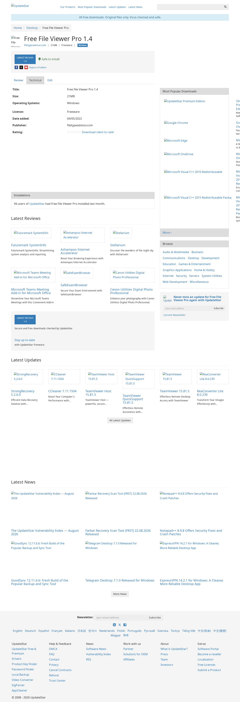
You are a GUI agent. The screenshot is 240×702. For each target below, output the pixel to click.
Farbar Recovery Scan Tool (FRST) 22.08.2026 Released (118, 532)
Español (43, 631)
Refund (54, 675)
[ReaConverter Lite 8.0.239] (213, 376)
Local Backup (20, 674)
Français (57, 631)
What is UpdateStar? (174, 649)
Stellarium (117, 245)
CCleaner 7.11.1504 (62, 391)
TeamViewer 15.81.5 (174, 391)
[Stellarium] (121, 233)
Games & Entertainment (195, 264)
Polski (121, 631)
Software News (96, 649)
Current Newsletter (174, 315)
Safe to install (50, 59)
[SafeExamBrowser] (76, 273)
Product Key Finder (24, 664)
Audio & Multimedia (176, 252)
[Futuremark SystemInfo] (31, 233)
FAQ (51, 654)
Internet (168, 276)
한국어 (92, 631)
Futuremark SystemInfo (28, 245)
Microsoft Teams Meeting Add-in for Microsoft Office (31, 291)
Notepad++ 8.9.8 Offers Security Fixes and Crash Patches (191, 532)
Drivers (16, 659)
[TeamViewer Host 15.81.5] (101, 376)
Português (135, 631)
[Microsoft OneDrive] (179, 154)
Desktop (193, 258)
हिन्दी (125, 635)
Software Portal (208, 649)
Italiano (70, 631)
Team (164, 659)
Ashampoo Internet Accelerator (75, 251)
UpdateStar (37, 204)
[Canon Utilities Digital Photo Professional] (132, 275)
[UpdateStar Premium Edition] (185, 101)
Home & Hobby (204, 270)
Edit (50, 80)
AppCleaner (19, 690)
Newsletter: (85, 617)
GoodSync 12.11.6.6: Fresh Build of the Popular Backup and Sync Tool (39, 582)
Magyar (116, 635)
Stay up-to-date (25, 340)
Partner (128, 649)
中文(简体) (204, 631)
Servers (194, 276)
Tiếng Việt (188, 631)
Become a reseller (209, 654)
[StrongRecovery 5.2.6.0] (27, 376)
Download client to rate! (98, 132)
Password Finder (23, 669)
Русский (149, 631)
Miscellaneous (199, 282)
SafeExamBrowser (74, 285)
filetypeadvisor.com (35, 45)
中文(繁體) (219, 631)
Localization (205, 659)
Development (210, 258)
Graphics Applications (177, 270)
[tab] (18, 80)
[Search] (225, 7)
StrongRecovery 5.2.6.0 (22, 393)
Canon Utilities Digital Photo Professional (131, 291)
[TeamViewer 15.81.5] (176, 376)
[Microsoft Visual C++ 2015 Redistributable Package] (198, 197)
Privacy (54, 665)
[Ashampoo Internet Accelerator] (82, 235)
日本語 (81, 631)
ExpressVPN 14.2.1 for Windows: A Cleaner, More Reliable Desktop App (191, 582)
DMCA (53, 649)
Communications (174, 258)
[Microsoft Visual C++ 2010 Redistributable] (194, 171)
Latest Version (25, 59)
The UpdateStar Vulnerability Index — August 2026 (45, 532)
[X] (22, 67)
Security (181, 276)
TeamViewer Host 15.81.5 (98, 393)
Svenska (162, 631)
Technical (35, 80)
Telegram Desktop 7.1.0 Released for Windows (119, 580)
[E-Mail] (26, 67)
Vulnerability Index (98, 654)
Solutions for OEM (135, 654)
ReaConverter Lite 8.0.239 (210, 393)
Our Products (67, 7)
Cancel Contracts (60, 670)
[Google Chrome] (176, 123)
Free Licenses (206, 665)
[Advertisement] (83, 163)
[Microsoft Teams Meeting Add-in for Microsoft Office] (33, 275)
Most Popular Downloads (92, 7)
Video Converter (22, 680)
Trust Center (57, 680)
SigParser (18, 685)
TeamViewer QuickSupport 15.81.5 (133, 399)
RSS (88, 659)
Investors (167, 665)
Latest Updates (117, 7)
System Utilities (212, 276)
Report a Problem (37, 67)
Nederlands (107, 631)
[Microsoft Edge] (176, 140)
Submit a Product (209, 670)
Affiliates (129, 659)
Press (164, 654)
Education (169, 264)
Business (197, 252)
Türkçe (175, 631)
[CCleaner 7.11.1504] (64, 376)
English (17, 631)
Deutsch (30, 631)
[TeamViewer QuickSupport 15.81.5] (138, 379)
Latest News (135, 7)
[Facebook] (17, 67)
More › (167, 232)
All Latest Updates (120, 420)
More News (120, 594)
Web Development (175, 282)
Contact (54, 659)
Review (18, 80)
